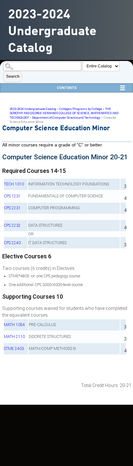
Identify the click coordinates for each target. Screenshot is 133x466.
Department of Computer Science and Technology (66, 117)
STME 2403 (14, 348)
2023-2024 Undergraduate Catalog (33, 109)
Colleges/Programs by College (80, 109)
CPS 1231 (12, 196)
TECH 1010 (14, 184)
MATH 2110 (14, 336)
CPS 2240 (12, 243)
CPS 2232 (12, 225)
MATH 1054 (14, 324)
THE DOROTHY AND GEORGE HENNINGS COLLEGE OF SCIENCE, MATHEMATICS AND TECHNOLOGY (64, 113)
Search (12, 76)
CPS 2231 (12, 208)
